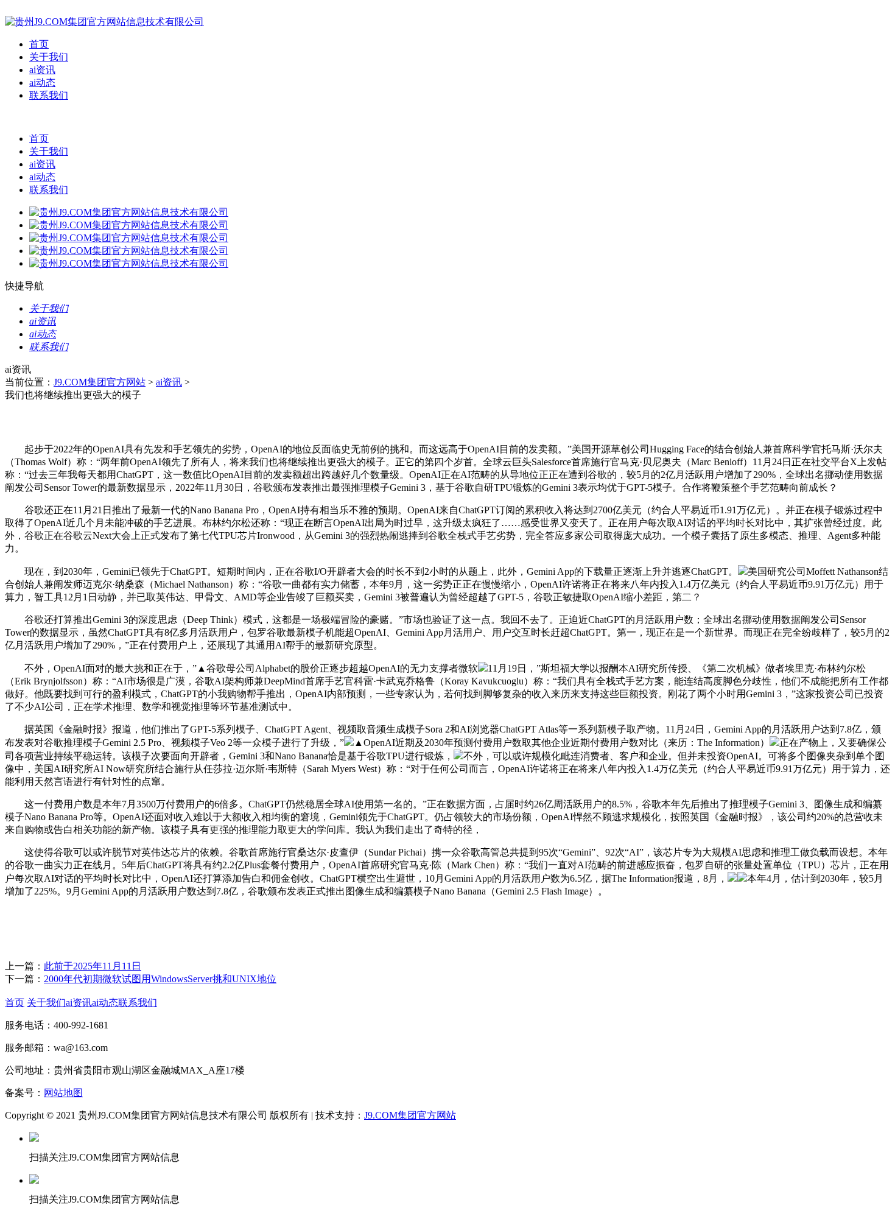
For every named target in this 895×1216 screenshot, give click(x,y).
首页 (39, 44)
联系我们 (48, 95)
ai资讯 (42, 70)
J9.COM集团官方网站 (100, 382)
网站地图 (63, 1093)
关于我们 (48, 57)
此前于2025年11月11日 (92, 966)
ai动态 (42, 82)
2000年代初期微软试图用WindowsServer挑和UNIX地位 (160, 979)
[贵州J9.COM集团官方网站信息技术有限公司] (104, 21)
